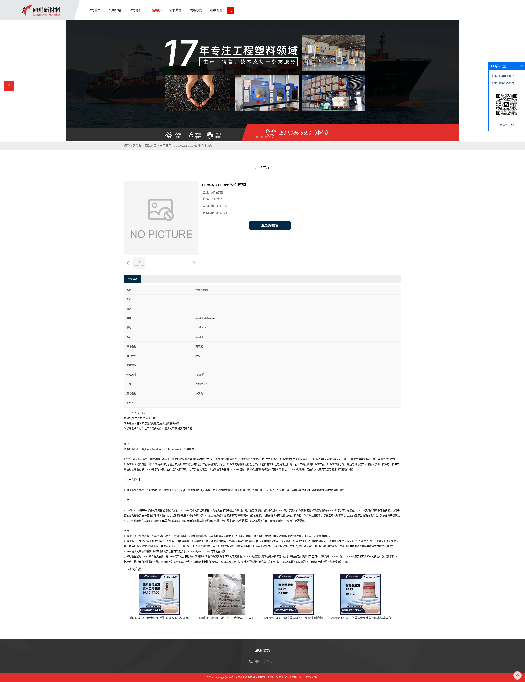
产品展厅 (165, 145)
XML (271, 677)
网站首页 (150, 145)
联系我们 (262, 651)
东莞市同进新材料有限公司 (250, 677)
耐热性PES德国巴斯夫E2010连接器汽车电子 (226, 618)
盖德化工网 (295, 677)
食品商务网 (311, 677)
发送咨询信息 (269, 225)
